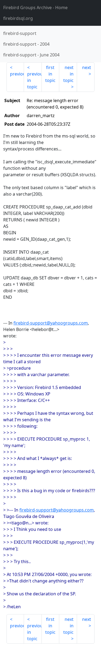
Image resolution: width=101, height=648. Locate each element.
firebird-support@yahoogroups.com (50, 323)
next (86, 67)
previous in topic (34, 80)
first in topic (50, 73)
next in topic (68, 73)
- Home (35, 7)
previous (17, 74)
